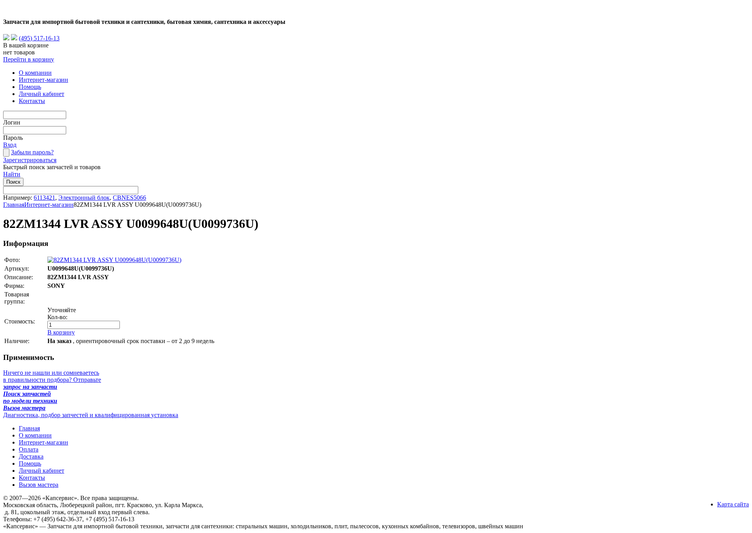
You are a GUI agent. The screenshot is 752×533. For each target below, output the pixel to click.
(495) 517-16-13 (39, 38)
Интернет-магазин (43, 79)
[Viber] (14, 38)
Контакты (32, 101)
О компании (35, 72)
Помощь (30, 86)
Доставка (31, 456)
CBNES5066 (129, 197)
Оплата (28, 449)
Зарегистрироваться (29, 160)
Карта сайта (733, 504)
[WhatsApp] (6, 38)
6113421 (44, 197)
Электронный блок (84, 197)
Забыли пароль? (32, 152)
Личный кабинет (41, 93)
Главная (13, 204)
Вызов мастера (38, 484)
